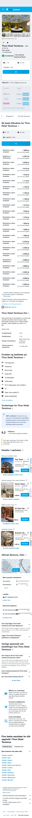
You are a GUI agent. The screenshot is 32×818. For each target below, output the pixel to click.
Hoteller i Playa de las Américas (11, 765)
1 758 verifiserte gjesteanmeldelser (20, 56)
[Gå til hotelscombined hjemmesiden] (13, 9)
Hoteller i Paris (6, 770)
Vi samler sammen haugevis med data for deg (15, 799)
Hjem (4, 811)
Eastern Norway (20, 811)
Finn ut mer (6, 296)
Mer (3, 325)
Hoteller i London (7, 767)
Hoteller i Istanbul (7, 755)
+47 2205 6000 (6, 52)
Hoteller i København (8, 775)
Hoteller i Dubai (6, 763)
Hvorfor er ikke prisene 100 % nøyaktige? (12, 803)
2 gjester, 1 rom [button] (8, 67)
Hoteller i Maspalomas (8, 777)
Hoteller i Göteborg (8, 772)
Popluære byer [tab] (7, 746)
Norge (9, 811)
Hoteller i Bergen (7, 760)
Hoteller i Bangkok (7, 780)
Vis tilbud (25, 470)
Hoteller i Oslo (6, 758)
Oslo (4, 815)
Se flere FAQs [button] (16, 680)
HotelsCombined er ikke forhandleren (14, 796)
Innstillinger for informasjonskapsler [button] (12, 304)
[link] (13, 474)
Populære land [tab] (19, 746)
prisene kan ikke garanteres (9, 790)
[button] (3, 9)
